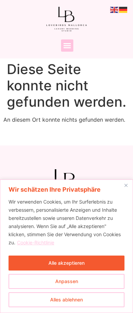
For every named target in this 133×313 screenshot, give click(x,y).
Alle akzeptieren (66, 263)
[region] (66, 246)
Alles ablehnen (66, 299)
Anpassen (66, 281)
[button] (67, 45)
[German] (123, 9)
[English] (114, 9)
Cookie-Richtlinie (35, 242)
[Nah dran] (126, 185)
